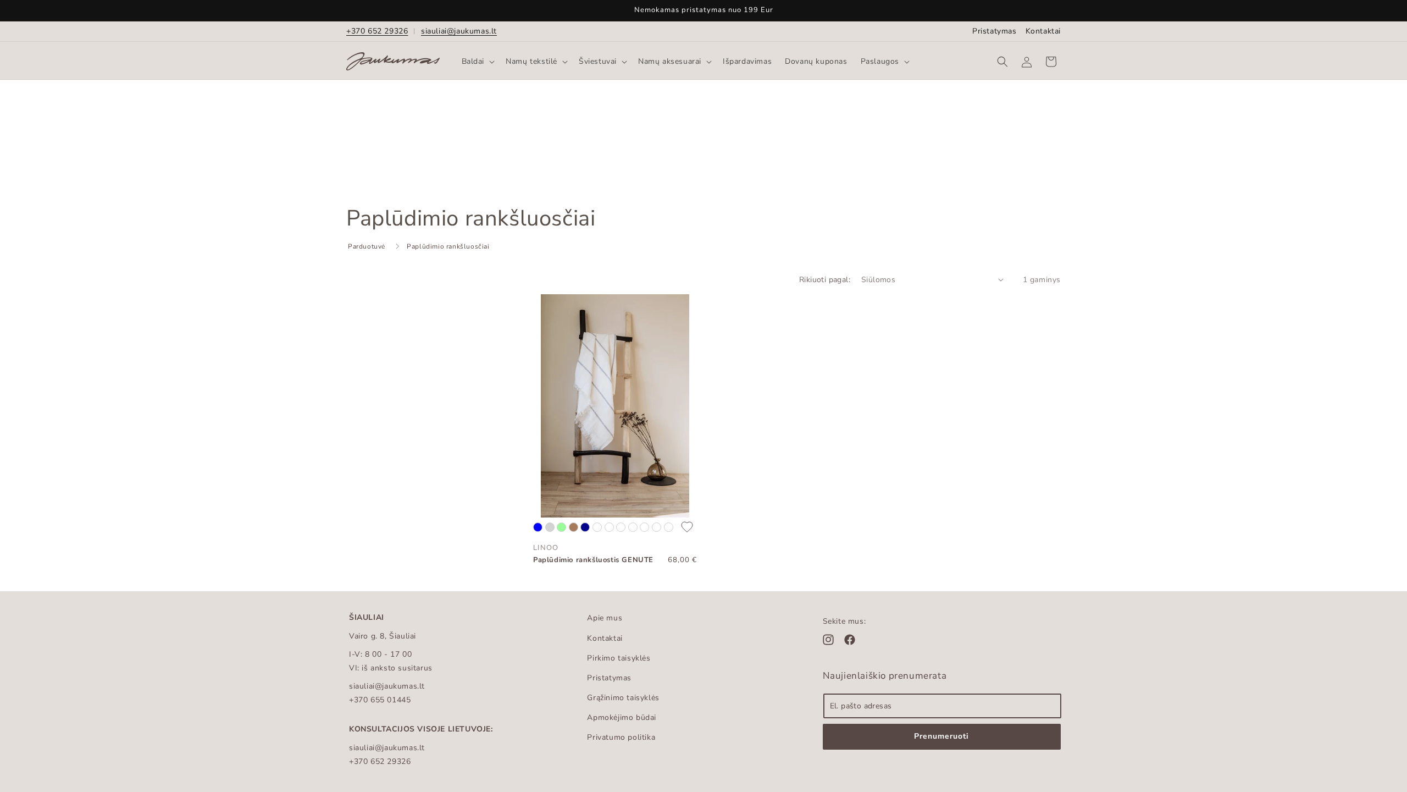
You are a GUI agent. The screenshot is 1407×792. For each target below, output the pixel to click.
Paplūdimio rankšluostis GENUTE (593, 560)
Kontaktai (1043, 31)
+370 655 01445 (380, 700)
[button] (477, 61)
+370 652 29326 (377, 31)
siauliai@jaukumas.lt (459, 31)
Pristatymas (994, 31)
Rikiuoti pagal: (824, 279)
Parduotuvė (366, 246)
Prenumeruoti (941, 736)
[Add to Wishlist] (687, 528)
